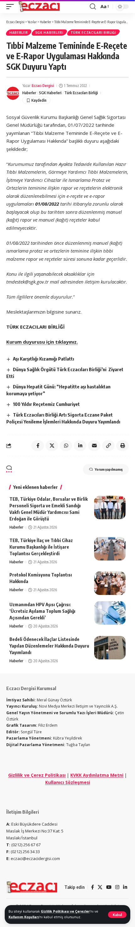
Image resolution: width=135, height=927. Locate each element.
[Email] (94, 445)
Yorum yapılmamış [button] (108, 469)
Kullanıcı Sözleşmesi (67, 782)
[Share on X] (52, 445)
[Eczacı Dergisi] (39, 6)
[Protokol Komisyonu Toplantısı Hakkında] (110, 583)
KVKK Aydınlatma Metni (96, 775)
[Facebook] (92, 887)
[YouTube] (109, 887)
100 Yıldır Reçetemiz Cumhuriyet (46, 404)
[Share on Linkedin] (80, 445)
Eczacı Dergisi (43, 85)
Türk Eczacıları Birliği (93, 32)
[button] (117, 914)
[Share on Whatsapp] (66, 445)
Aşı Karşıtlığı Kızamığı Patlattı (45, 358)
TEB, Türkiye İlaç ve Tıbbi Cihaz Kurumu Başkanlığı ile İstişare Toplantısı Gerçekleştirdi (41, 547)
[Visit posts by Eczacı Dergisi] (12, 93)
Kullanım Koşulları (23, 917)
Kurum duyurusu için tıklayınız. (42, 342)
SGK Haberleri (49, 32)
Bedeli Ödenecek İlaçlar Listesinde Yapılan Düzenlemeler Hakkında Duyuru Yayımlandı (49, 646)
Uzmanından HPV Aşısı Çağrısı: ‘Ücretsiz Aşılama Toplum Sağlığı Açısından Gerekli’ (42, 611)
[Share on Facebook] (37, 445)
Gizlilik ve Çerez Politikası (37, 775)
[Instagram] (117, 887)
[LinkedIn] (125, 887)
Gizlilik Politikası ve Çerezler (65, 911)
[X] (100, 887)
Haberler (18, 32)
